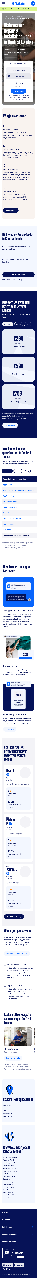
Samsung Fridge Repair (10, 1182)
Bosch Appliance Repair (11, 1163)
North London (7, 1114)
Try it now (28, 9)
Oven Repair (8, 513)
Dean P (10, 771)
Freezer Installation (9, 1168)
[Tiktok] (10, 1269)
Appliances (7, 484)
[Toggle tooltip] (20, 804)
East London (7, 1105)
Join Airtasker (18, 91)
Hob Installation (9, 524)
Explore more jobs (13, 1058)
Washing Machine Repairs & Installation (18, 490)
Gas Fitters (7, 530)
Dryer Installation (9, 1166)
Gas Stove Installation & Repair (10, 1172)
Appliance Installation (11, 507)
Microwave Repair (9, 1176)
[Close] (34, 9)
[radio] (7, 324)
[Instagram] (7, 1269)
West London (7, 1116)
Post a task (10, 729)
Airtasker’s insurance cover (17, 953)
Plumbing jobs (11, 1049)
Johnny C (11, 869)
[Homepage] (18, 3)
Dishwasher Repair (10, 501)
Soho (5, 1111)
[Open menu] (4, 3)
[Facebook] (3, 1269)
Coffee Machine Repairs (12, 518)
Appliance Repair (9, 496)
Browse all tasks (18, 274)
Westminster (7, 1108)
